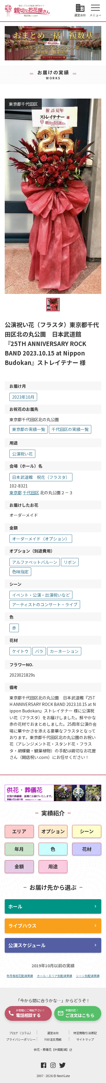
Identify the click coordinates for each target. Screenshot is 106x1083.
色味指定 (20, 572)
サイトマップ (85, 1039)
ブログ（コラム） (21, 1033)
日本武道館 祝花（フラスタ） (41, 477)
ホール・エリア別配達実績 (54, 975)
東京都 (15, 492)
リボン (70, 562)
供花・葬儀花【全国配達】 (53, 1049)
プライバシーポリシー (21, 1039)
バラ (39, 651)
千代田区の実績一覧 (70, 429)
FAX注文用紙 (53, 1039)
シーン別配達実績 (88, 975)
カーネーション (64, 651)
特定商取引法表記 (85, 1033)
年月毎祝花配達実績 (19, 975)
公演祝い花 (22, 454)
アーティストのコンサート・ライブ (44, 604)
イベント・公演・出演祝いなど (41, 595)
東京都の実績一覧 (28, 429)
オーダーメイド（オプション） (40, 539)
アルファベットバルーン (34, 562)
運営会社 (53, 1033)
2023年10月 (23, 397)
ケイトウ (20, 651)
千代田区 (31, 492)
